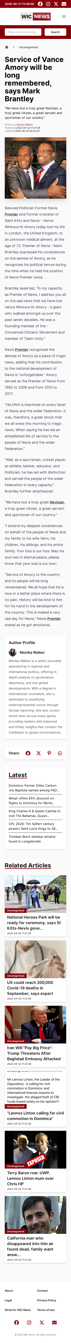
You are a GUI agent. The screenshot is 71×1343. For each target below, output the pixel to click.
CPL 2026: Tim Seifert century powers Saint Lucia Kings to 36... (33, 826)
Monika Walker (25, 124)
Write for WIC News (18, 1310)
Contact (42, 1290)
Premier (11, 214)
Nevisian (57, 502)
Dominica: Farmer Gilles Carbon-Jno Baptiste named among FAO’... (34, 787)
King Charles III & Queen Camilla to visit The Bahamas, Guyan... (35, 813)
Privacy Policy (46, 1300)
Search (55, 32)
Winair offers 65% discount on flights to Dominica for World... (31, 800)
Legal (8, 1300)
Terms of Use (46, 1310)
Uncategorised (28, 47)
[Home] (7, 47)
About (9, 1290)
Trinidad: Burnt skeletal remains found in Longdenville (32, 839)
